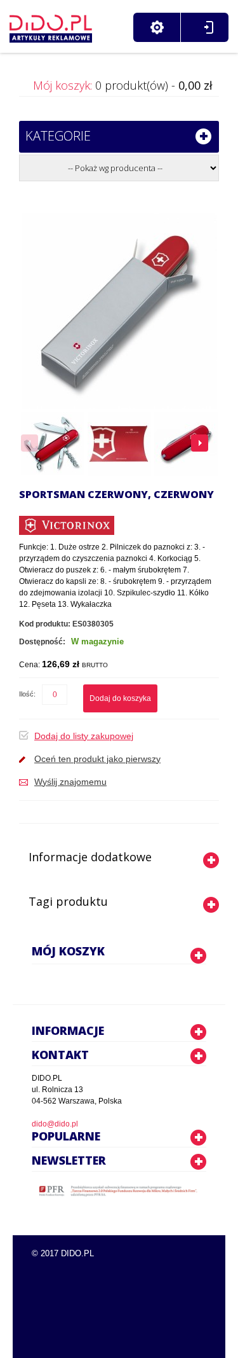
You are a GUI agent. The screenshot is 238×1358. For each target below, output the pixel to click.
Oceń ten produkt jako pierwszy (97, 759)
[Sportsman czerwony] (52, 444)
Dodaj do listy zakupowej (83, 736)
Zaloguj (208, 27)
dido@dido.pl (55, 1123)
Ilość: (27, 694)
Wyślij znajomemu (70, 782)
